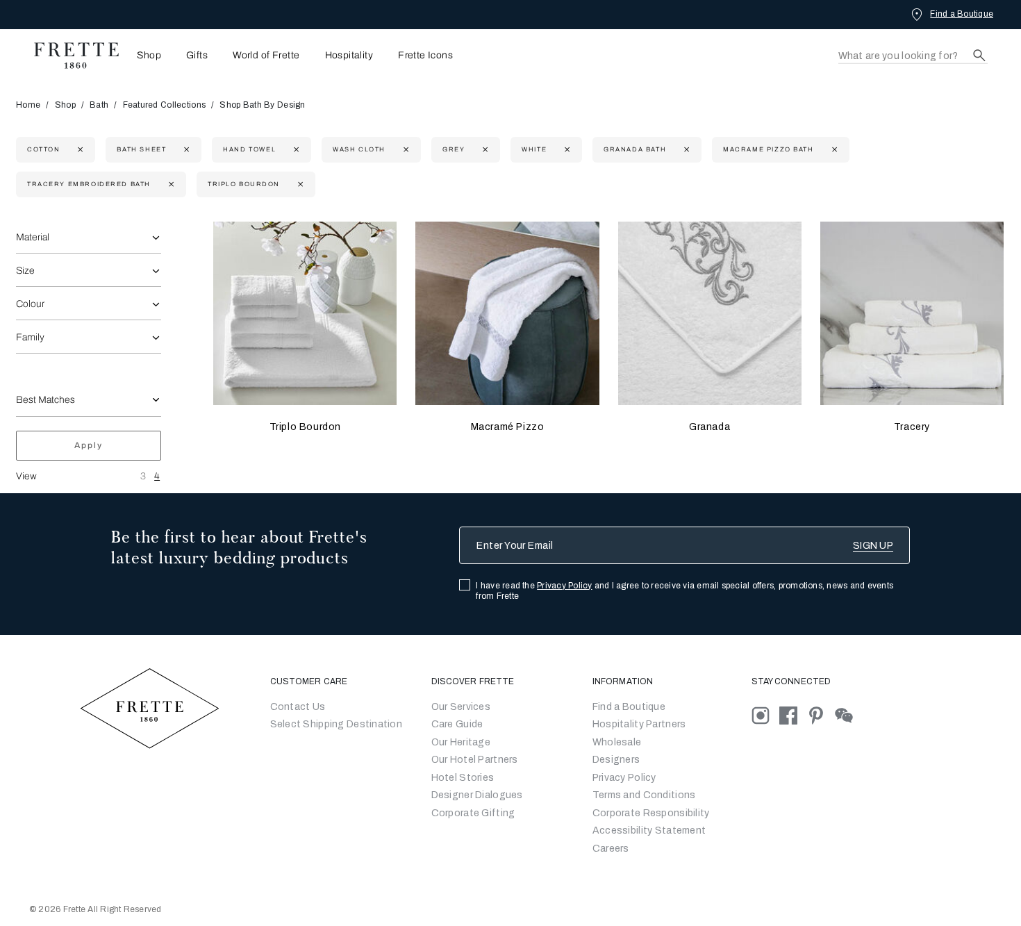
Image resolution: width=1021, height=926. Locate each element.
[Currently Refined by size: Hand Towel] (295, 150)
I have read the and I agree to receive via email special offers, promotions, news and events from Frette (684, 591)
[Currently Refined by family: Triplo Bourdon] (299, 184)
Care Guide (457, 724)
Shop (65, 105)
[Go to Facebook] (793, 714)
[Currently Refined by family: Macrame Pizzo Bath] (833, 150)
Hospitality (349, 55)
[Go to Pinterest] (821, 714)
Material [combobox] (32, 237)
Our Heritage (460, 742)
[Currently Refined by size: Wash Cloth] (404, 150)
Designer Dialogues (477, 795)
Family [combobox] (30, 337)
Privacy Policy (564, 585)
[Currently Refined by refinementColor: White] (566, 150)
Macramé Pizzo (508, 427)
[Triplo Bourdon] (305, 313)
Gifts (197, 55)
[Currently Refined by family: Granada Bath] (685, 150)
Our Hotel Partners (474, 759)
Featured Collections (164, 105)
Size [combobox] (25, 270)
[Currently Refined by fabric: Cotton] (79, 150)
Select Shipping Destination (336, 724)
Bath (99, 105)
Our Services (460, 707)
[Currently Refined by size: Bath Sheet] (185, 150)
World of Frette (266, 55)
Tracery (912, 427)
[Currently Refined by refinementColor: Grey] (484, 150)
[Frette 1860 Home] (69, 55)
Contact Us (298, 707)
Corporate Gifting (473, 813)
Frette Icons (425, 55)
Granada (709, 427)
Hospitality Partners (639, 724)
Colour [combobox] (30, 304)
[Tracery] (912, 313)
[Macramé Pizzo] (507, 313)
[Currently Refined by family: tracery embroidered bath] (170, 184)
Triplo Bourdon (305, 427)
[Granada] (710, 313)
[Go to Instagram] (765, 714)
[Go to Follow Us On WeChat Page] (848, 714)
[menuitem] (145, 55)
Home (28, 105)
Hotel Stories (463, 777)
